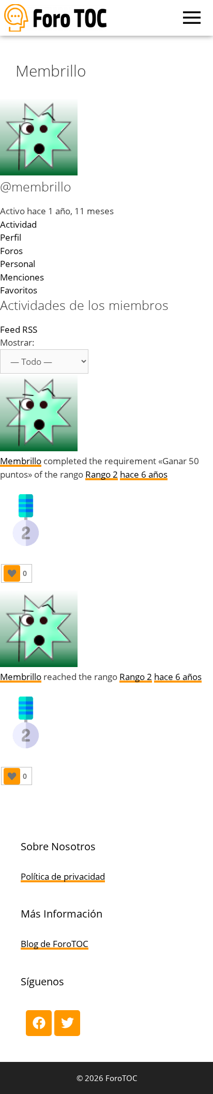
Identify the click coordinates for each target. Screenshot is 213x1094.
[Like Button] (12, 573)
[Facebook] (39, 1023)
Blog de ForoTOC (54, 944)
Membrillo (20, 461)
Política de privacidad (63, 876)
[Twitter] (67, 1023)
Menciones (22, 277)
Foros (11, 251)
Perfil (10, 237)
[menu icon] (192, 18)
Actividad (18, 224)
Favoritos (18, 290)
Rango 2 (101, 474)
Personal (17, 264)
